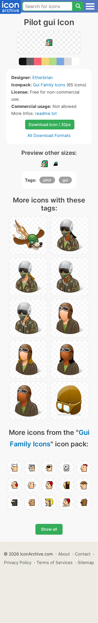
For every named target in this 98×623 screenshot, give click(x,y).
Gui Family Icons (49, 84)
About (64, 554)
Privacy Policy (17, 562)
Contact (82, 554)
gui (65, 180)
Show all (49, 529)
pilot (47, 180)
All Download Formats (49, 135)
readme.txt (46, 113)
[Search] (78, 6)
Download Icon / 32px (50, 124)
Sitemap (86, 562)
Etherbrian (42, 77)
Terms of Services (54, 562)
